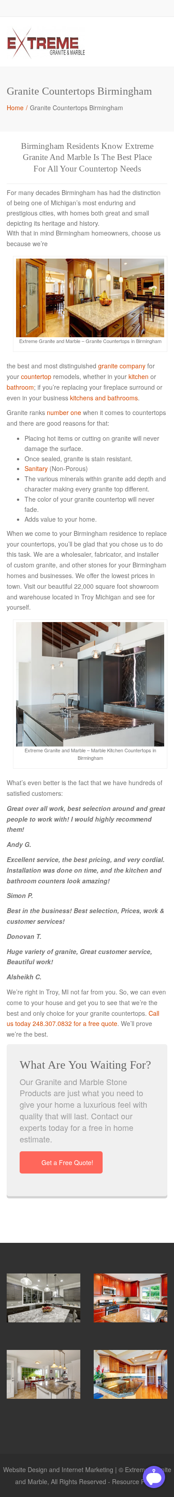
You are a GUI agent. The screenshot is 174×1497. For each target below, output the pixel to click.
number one (64, 412)
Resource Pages (135, 1481)
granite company (121, 365)
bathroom (20, 387)
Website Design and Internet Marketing (58, 1469)
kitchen (138, 376)
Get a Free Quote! (67, 1162)
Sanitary (36, 468)
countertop (36, 376)
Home (15, 107)
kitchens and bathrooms (104, 397)
